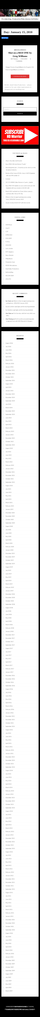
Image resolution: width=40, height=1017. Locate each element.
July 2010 (8, 936)
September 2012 (10, 848)
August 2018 (9, 607)
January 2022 (9, 468)
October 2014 (10, 763)
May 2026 (8, 353)
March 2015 (9, 746)
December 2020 (10, 512)
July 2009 (8, 977)
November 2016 (10, 679)
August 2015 (9, 729)
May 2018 (8, 618)
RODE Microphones (11, 265)
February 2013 (10, 831)
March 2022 (9, 462)
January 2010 (9, 957)
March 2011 (9, 909)
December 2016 (10, 675)
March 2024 (9, 407)
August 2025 (9, 384)
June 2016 (9, 696)
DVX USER (9, 238)
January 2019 (9, 590)
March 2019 (9, 584)
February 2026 (10, 363)
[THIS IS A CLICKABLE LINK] (20, 135)
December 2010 (10, 919)
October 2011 (10, 885)
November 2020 (10, 516)
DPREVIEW (9, 235)
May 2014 (8, 780)
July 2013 (8, 814)
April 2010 (8, 947)
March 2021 (9, 502)
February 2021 (10, 506)
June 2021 (9, 492)
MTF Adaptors (10, 252)
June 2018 (9, 614)
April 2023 (8, 424)
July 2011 (8, 896)
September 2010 (10, 930)
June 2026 (9, 350)
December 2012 (10, 838)
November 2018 (10, 597)
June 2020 (9, 533)
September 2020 (10, 523)
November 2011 (10, 882)
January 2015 (9, 753)
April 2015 (8, 743)
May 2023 (8, 421)
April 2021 (8, 499)
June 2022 (9, 455)
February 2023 (10, 431)
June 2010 (9, 940)
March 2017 (9, 665)
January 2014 (9, 794)
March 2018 (9, 624)
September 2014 (10, 767)
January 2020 (9, 550)
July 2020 (8, 529)
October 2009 (10, 967)
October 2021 (10, 479)
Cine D (7, 228)
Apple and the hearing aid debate (26, 306)
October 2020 (10, 519)
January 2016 (9, 713)
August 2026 (9, 343)
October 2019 (10, 560)
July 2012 (8, 855)
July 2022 (8, 451)
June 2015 (9, 736)
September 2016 (10, 685)
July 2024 (8, 404)
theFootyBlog (9, 272)
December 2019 (10, 553)
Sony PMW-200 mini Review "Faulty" (16, 164)
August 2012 (9, 852)
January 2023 (9, 434)
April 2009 (8, 987)
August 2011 (9, 892)
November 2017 (10, 638)
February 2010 (10, 953)
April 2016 (8, 702)
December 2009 (10, 960)
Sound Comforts (10, 306)
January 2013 (9, 835)
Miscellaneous (20, 50)
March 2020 (9, 543)
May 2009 (8, 984)
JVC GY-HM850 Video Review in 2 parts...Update (19, 182)
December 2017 (10, 635)
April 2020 (8, 540)
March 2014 (9, 787)
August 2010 (9, 933)
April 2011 (8, 906)
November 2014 (10, 760)
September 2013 (10, 807)
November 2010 (10, 923)
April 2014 (8, 784)
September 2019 (10, 563)
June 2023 (9, 417)
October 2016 (10, 682)
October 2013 (10, 804)
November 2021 (10, 475)
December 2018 (10, 594)
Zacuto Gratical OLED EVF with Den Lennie (18, 202)
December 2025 (10, 370)
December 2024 (10, 394)
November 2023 (10, 411)
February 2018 (10, 628)
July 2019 (8, 570)
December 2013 (10, 797)
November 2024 (10, 397)
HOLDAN (8, 245)
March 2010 (9, 950)
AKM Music (9, 224)
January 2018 (9, 631)
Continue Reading (19, 76)
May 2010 (8, 943)
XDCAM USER (10, 275)
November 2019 (10, 557)
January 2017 (9, 672)
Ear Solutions (9, 310)
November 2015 (10, 719)
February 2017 (10, 668)
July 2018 (8, 611)
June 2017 (9, 655)
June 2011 (9, 899)
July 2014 (8, 774)
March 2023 (9, 428)
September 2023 (10, 414)
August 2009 (9, 974)
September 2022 (10, 445)
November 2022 (10, 438)
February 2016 (10, 709)
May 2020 (8, 536)
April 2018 (8, 621)
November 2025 (10, 373)
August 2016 (9, 689)
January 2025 (9, 390)
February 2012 (10, 872)
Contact (8, 179)
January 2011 (9, 916)
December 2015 (10, 716)
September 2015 (10, 726)
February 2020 (10, 546)
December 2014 (10, 757)
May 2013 (8, 821)
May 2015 (8, 740)
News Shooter (10, 255)
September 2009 (10, 970)
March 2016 (9, 706)
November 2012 (10, 841)
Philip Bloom (9, 258)
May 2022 (8, 458)
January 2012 (9, 875)
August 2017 (9, 648)
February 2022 (10, 465)
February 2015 (10, 750)
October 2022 (10, 441)
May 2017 (8, 658)
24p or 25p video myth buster (14, 160)
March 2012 (9, 869)
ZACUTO (8, 279)
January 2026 (9, 367)
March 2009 (9, 991)
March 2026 (9, 360)
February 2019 (10, 587)
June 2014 (9, 777)
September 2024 (10, 401)
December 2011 (10, 879)
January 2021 (9, 509)
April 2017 (8, 662)
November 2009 (10, 963)
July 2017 (8, 651)
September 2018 (10, 604)
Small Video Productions (12, 269)
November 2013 (10, 801)
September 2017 (10, 645)
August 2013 (9, 811)
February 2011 (10, 913)
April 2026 (8, 356)
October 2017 (10, 641)
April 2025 (8, 387)
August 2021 (9, 485)
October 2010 (10, 926)
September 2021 (10, 482)
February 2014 (10, 791)
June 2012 (9, 858)
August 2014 (9, 770)
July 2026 (8, 346)
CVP (7, 231)
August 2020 (9, 526)
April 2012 (8, 865)
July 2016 (8, 692)
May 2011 (8, 902)
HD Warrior (14, 59)
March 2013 (9, 828)
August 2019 (9, 567)
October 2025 (10, 377)
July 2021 (8, 489)
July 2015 (8, 733)
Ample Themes (29, 1009)
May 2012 (8, 862)
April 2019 (8, 580)
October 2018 (10, 601)
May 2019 (8, 577)
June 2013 (9, 818)
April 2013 (8, 824)
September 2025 (10, 380)
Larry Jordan (9, 248)
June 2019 (9, 573)
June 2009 (9, 980)
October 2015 (10, 723)
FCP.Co (8, 241)
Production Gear (10, 262)
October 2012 (10, 845)
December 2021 (10, 472)
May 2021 (8, 495)
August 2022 (9, 448)
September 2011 (10, 889)
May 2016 (8, 699)
